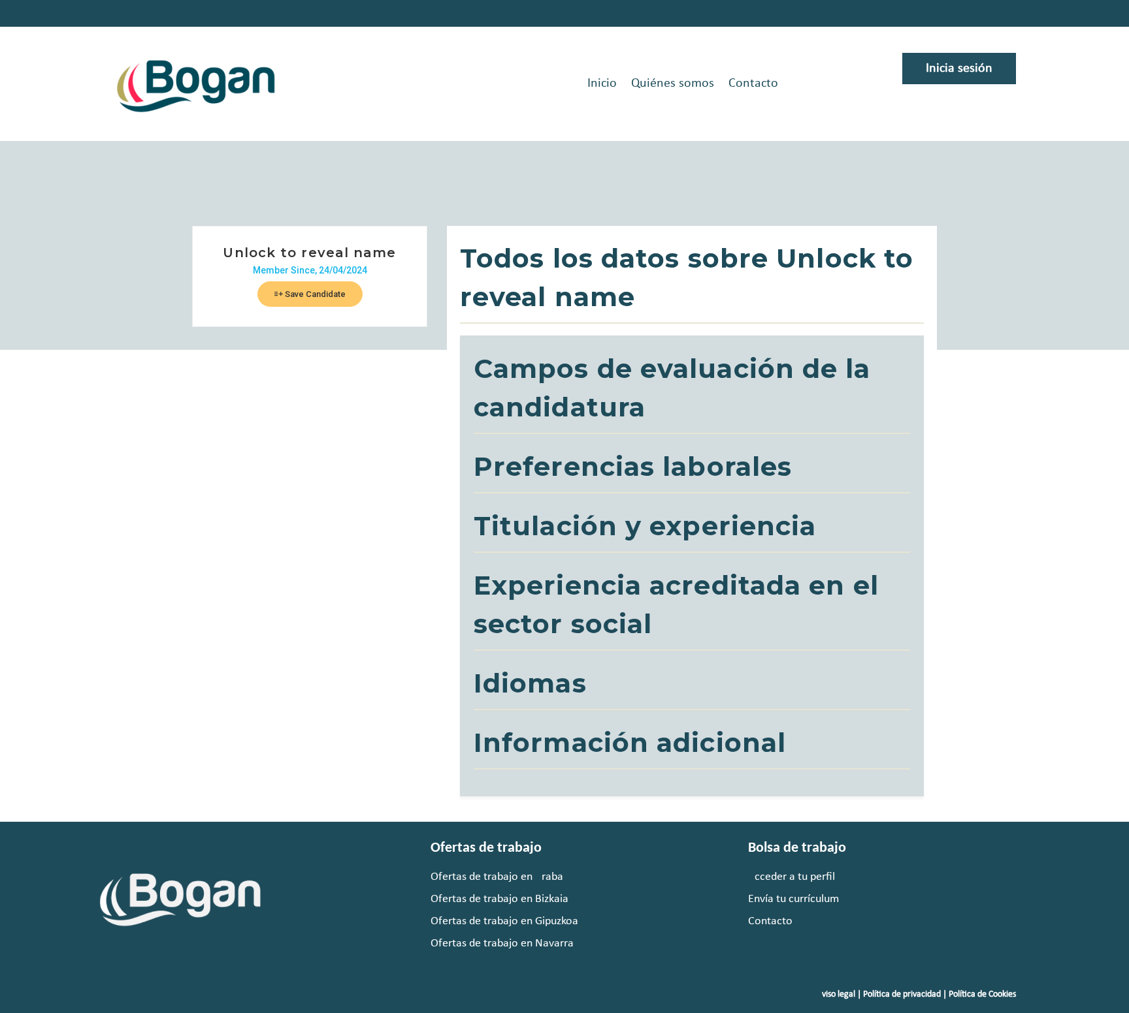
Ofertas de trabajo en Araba (497, 877)
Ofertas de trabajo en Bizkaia (499, 899)
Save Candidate (314, 294)
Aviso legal (836, 994)
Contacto (753, 83)
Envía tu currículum (793, 899)
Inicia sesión (959, 68)
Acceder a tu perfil (791, 877)
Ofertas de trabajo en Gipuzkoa (504, 921)
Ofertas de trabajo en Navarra (502, 943)
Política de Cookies (982, 994)
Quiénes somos (672, 83)
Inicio (602, 83)
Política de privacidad (902, 994)
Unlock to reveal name (309, 252)
